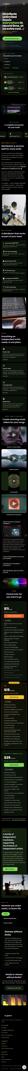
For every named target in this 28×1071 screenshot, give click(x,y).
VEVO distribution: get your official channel (13, 571)
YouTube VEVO (5, 1037)
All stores (6, 68)
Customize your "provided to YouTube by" (11, 564)
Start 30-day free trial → (12, 38)
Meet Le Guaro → (10, 869)
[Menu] (24, 4)
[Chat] (24, 1067)
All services (15, 68)
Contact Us (4, 1046)
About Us (3, 1043)
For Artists (3, 1028)
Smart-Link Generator (7, 1035)
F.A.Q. (2, 1057)
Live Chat (3, 1062)
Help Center (4, 1054)
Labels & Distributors (10, 918)
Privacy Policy (4, 1068)
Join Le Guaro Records (7, 1048)
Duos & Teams (8, 923)
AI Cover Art (4, 1032)
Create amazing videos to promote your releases (13, 557)
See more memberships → (14, 92)
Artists (6, 914)
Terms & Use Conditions (15, 1068)
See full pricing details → (19, 820)
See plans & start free (14, 988)
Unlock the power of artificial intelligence (11, 522)
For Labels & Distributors (7, 1030)
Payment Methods (6, 1059)
